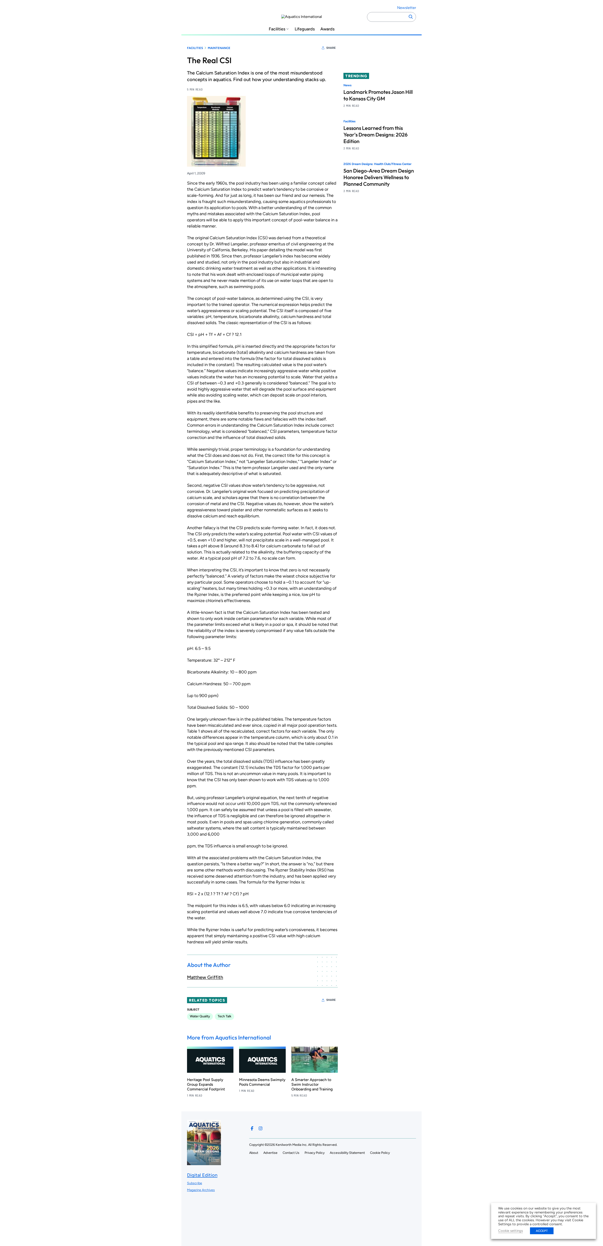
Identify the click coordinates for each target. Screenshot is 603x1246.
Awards (327, 29)
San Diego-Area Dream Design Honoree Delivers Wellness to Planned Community (378, 177)
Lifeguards (305, 29)
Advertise (270, 1153)
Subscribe (194, 1183)
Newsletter (406, 7)
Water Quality (200, 1016)
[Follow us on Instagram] (260, 1128)
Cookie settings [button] (510, 1231)
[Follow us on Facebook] (252, 1128)
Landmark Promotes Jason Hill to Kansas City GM (378, 95)
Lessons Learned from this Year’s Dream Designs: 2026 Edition (375, 135)
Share (331, 48)
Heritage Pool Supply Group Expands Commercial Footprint (206, 1084)
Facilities (277, 29)
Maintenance (219, 48)
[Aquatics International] (301, 17)
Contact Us (291, 1153)
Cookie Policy (380, 1153)
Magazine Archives (201, 1190)
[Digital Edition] (204, 1162)
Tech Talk (224, 1016)
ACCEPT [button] (542, 1231)
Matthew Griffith (205, 977)
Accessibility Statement (347, 1153)
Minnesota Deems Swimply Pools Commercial (262, 1082)
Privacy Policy (315, 1153)
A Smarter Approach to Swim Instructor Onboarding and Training (312, 1084)
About (253, 1153)
